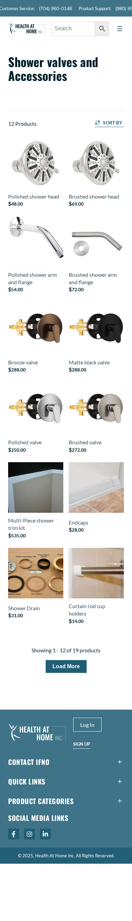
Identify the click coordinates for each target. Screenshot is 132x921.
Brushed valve (85, 442)
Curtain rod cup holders (87, 610)
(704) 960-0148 (52, 8)
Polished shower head (33, 196)
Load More (66, 666)
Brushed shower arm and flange (93, 278)
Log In (87, 724)
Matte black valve (89, 362)
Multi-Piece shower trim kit (31, 524)
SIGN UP (81, 744)
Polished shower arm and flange (32, 278)
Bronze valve (23, 362)
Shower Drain (24, 608)
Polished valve (25, 442)
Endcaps (78, 522)
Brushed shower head (94, 196)
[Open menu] (120, 29)
